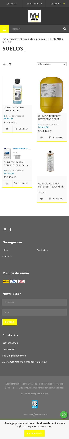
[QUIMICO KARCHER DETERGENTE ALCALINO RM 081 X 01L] (42, 198)
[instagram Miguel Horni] (5, 229)
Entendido (34, 433)
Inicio (5, 38)
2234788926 (8, 349)
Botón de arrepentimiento (34, 393)
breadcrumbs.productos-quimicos (27, 38)
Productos (42, 250)
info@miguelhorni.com (14, 355)
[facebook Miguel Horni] (10, 229)
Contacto (7, 256)
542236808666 (10, 343)
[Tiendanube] (34, 415)
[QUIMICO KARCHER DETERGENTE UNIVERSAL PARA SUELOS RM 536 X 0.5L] (7, 129)
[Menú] (4, 29)
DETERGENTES (55, 38)
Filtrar (5, 64)
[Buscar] (65, 28)
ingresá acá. (57, 387)
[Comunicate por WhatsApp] (63, 414)
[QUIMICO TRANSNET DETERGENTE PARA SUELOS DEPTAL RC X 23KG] (42, 137)
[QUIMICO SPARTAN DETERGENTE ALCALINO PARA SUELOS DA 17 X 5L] (7, 183)
